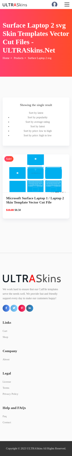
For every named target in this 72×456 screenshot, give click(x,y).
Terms (6, 387)
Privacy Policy (10, 394)
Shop (5, 337)
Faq (5, 416)
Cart (5, 331)
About (6, 359)
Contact (7, 422)
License (7, 381)
